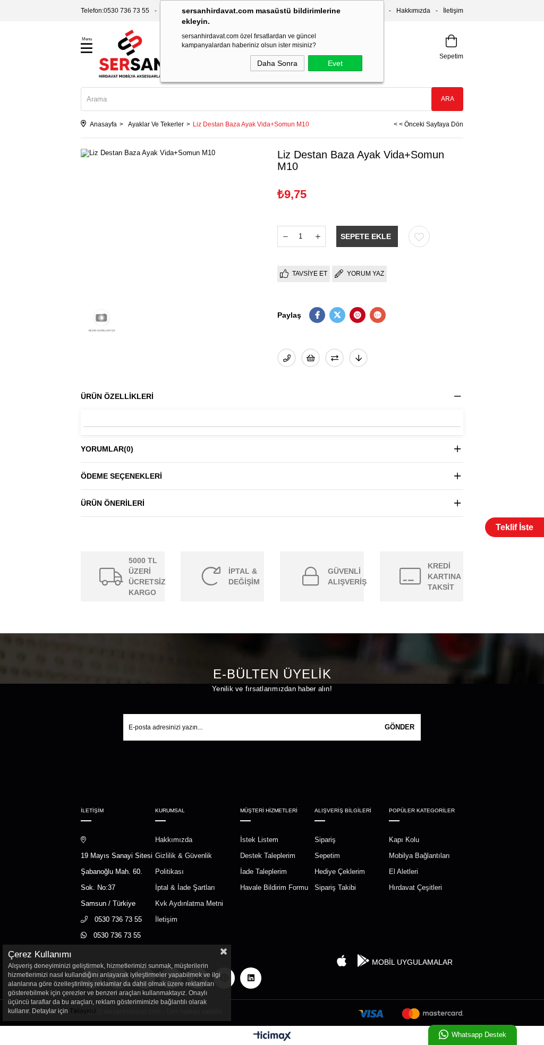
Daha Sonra (277, 63)
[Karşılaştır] (334, 358)
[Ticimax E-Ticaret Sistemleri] (272, 1036)
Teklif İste (514, 527)
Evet (335, 63)
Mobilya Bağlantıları (419, 856)
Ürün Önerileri (112, 503)
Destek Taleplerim (267, 856)
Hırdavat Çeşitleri (415, 887)
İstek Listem (259, 840)
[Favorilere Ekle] (419, 236)
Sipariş (325, 840)
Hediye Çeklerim (339, 872)
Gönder (399, 727)
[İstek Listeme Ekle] (310, 358)
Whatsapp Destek (479, 1035)
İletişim (453, 10)
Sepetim (327, 856)
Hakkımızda (413, 10)
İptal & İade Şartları (185, 887)
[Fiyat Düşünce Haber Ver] (358, 358)
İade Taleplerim (263, 872)
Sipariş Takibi (335, 887)
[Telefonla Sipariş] (286, 358)
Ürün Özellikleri (117, 396)
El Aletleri (403, 872)
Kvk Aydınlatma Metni (189, 903)
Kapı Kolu (404, 840)
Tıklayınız (83, 1011)
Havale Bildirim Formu (274, 887)
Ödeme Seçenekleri (121, 476)
